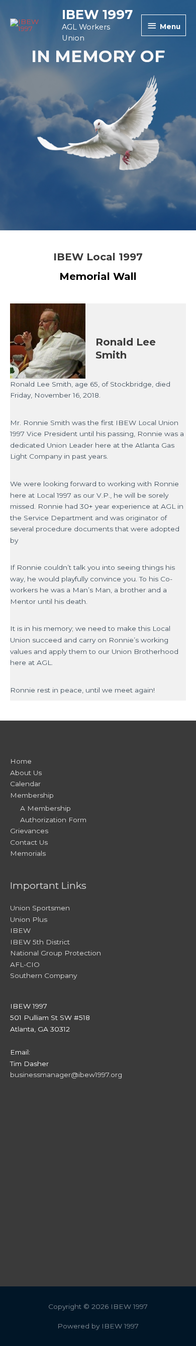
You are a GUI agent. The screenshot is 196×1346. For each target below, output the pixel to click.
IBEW (20, 930)
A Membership (45, 808)
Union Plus (28, 919)
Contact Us (29, 842)
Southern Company (43, 975)
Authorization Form (53, 820)
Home (21, 761)
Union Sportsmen (40, 908)
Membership (32, 795)
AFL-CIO (25, 964)
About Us (26, 773)
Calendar (25, 784)
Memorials (28, 853)
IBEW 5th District (40, 942)
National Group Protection (55, 953)
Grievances (29, 831)
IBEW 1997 (97, 14)
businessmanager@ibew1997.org (66, 1075)
